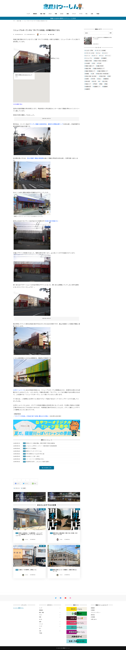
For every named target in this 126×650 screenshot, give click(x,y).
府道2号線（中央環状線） (103, 73)
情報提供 (35, 13)
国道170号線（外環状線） (101, 60)
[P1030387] (32, 175)
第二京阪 (105, 81)
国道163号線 (89, 60)
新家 (110, 76)
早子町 (93, 78)
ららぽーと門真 (89, 50)
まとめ (61, 13)
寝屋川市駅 (88, 68)
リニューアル (89, 58)
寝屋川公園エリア (90, 66)
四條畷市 (104, 58)
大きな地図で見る (17, 104)
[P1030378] (32, 373)
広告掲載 (93, 617)
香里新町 (88, 89)
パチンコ (17, 488)
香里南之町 (88, 86)
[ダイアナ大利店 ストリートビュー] (32, 204)
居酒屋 (87, 73)
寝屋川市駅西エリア (103, 71)
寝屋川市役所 (100, 66)
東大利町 (88, 81)
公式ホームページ (18, 390)
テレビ (101, 55)
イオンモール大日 (90, 53)
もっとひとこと (47, 468)
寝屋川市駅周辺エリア (99, 68)
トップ (28, 13)
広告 (92, 13)
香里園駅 (105, 86)
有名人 (99, 78)
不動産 (97, 13)
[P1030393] (32, 58)
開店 (106, 84)
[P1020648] (32, 236)
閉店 (101, 84)
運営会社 (93, 614)
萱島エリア (88, 84)
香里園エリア (97, 86)
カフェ (98, 53)
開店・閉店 (42, 13)
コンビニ (105, 53)
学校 (94, 63)
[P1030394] (32, 141)
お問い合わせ (94, 619)
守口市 (99, 63)
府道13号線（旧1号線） (91, 76)
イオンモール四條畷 (100, 50)
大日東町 (88, 63)
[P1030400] (32, 268)
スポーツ (95, 55)
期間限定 (106, 78)
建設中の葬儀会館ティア (55, 124)
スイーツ (88, 55)
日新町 (87, 78)
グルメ (50, 13)
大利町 (24, 488)
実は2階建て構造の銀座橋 (35, 158)
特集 (56, 13)
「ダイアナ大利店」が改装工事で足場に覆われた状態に (32, 416)
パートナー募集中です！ (18, 608)
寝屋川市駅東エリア (90, 71)
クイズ (80, 13)
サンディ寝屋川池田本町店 (38, 124)
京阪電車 (97, 58)
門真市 (95, 84)
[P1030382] (32, 341)
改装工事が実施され (51, 221)
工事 (93, 73)
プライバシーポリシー (96, 612)
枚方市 (94, 81)
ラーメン (108, 55)
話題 (68, 13)
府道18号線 (103, 76)
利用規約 (93, 610)
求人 (87, 13)
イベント (74, 13)
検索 (111, 33)
